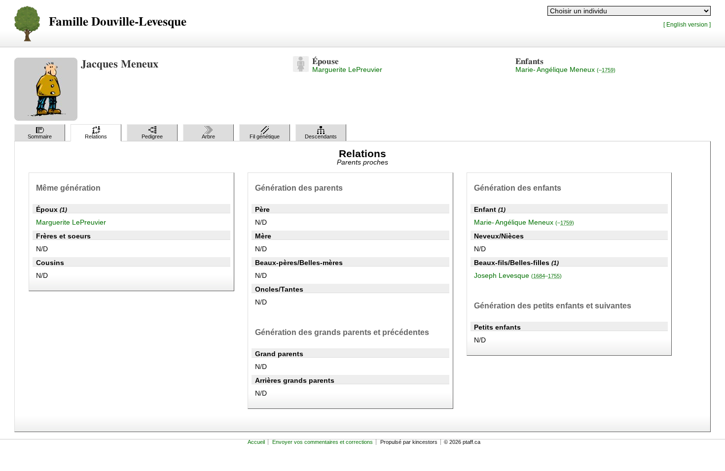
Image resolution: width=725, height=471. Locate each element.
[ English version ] (687, 24)
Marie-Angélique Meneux (565, 69)
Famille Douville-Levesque (117, 22)
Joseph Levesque (518, 275)
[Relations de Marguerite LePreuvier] (301, 69)
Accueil (256, 442)
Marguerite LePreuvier (347, 69)
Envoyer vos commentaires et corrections (322, 442)
